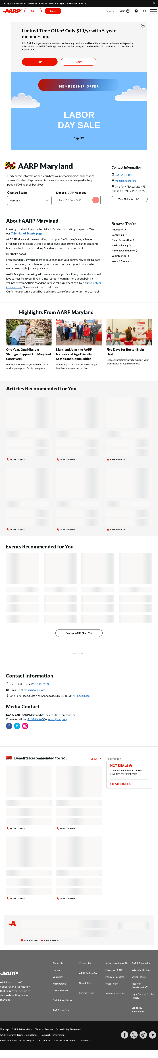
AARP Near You (61, 1010)
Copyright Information (52, 1034)
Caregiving (118, 234)
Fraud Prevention (122, 239)
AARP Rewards (61, 990)
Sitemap (4, 1029)
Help (136, 11)
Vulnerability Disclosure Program (17, 1040)
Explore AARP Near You (71, 192)
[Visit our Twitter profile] (17, 726)
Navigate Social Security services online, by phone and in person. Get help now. (43, 3)
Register (110, 11)
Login (122, 10)
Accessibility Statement (68, 1029)
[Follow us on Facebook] (9, 726)
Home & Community (123, 250)
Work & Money (120, 260)
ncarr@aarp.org (57, 719)
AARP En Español (88, 973)
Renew (78, 61)
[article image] (29, 344)
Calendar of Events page (27, 233)
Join (39, 61)
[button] (144, 11)
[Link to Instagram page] (25, 726)
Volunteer (58, 976)
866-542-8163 (123, 174)
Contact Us (85, 963)
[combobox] (78, 200)
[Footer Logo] (17, 973)
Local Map (83, 695)
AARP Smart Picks (62, 1000)
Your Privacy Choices (64, 1040)
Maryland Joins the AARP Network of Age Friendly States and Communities (74, 354)
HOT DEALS (119, 765)
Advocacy (117, 229)
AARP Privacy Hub (22, 1029)
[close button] (142, 25)
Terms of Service (44, 1029)
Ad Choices (44, 1040)
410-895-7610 (36, 719)
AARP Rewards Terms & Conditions (18, 1034)
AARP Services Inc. (115, 993)
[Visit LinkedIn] (152, 1035)
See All (94, 758)
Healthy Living (120, 245)
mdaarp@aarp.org (125, 180)
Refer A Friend (86, 992)
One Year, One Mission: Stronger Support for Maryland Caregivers (28, 354)
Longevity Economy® (138, 1009)
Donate (56, 969)
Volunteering (119, 255)
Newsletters (85, 982)
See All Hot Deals (120, 783)
